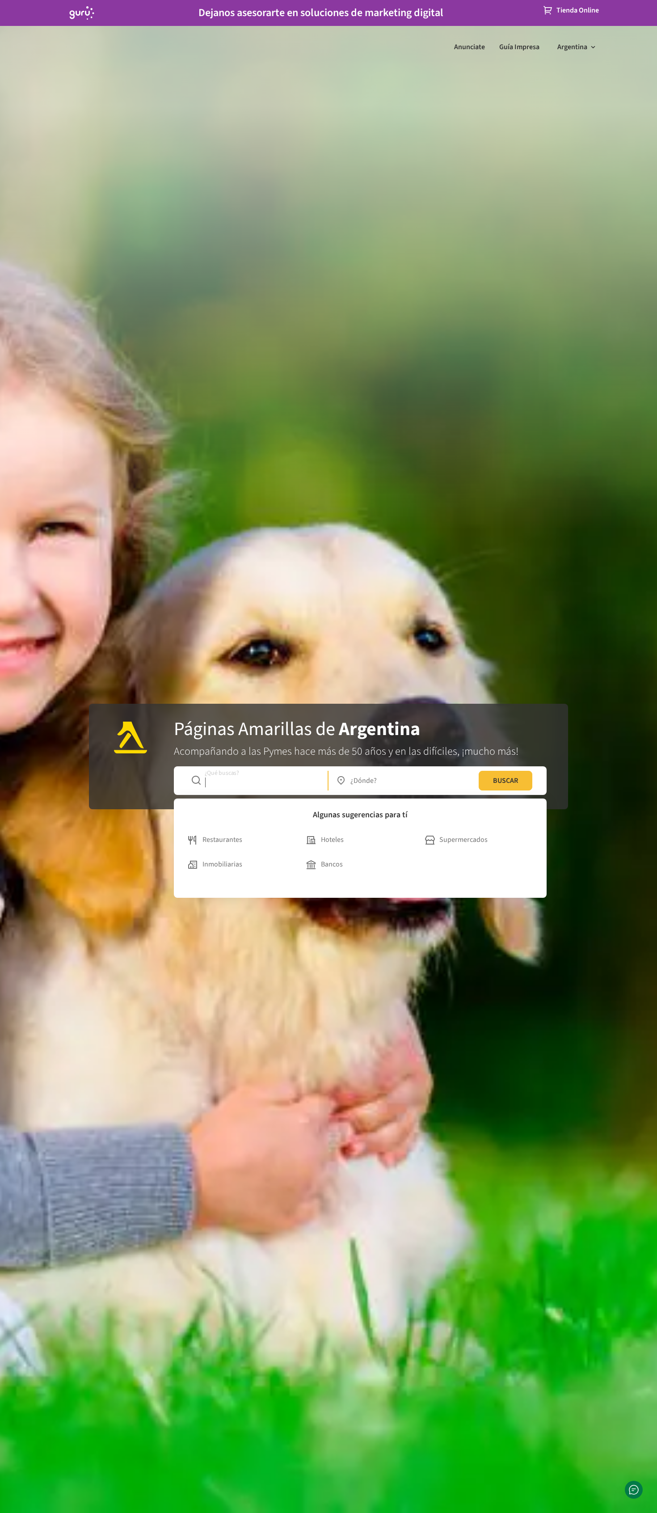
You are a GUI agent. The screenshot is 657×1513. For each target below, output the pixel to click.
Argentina (572, 47)
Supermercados (463, 840)
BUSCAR (505, 781)
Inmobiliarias (222, 864)
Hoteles (332, 840)
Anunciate (469, 47)
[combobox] (255, 780)
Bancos (332, 864)
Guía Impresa (519, 47)
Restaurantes (222, 840)
